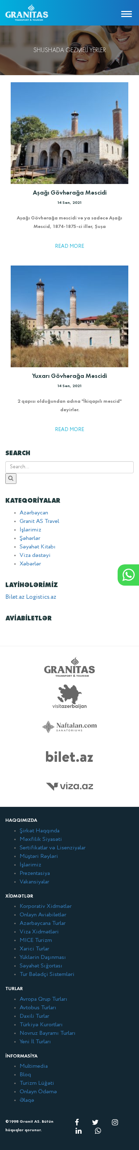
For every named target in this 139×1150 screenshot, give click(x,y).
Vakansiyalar (34, 882)
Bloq (25, 1075)
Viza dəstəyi (35, 555)
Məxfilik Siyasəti (41, 839)
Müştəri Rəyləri (39, 856)
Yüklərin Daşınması (43, 957)
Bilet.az (15, 597)
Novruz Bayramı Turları (48, 1033)
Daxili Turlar (34, 1016)
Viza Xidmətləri (39, 932)
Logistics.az (41, 597)
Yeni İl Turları (35, 1042)
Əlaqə (27, 1100)
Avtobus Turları (38, 1008)
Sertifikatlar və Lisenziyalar (53, 848)
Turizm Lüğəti (37, 1083)
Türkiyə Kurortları (41, 1025)
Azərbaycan (34, 513)
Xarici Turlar (34, 949)
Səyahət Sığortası (41, 966)
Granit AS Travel (39, 521)
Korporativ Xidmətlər (46, 906)
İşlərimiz (30, 530)
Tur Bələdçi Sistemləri (47, 974)
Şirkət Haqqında (40, 831)
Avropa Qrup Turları (43, 999)
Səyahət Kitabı (38, 547)
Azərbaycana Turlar (43, 923)
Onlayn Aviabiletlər (43, 915)
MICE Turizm (36, 940)
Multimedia (34, 1066)
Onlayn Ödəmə (38, 1092)
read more (69, 246)
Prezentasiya (35, 873)
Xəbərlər (30, 564)
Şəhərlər (30, 538)
